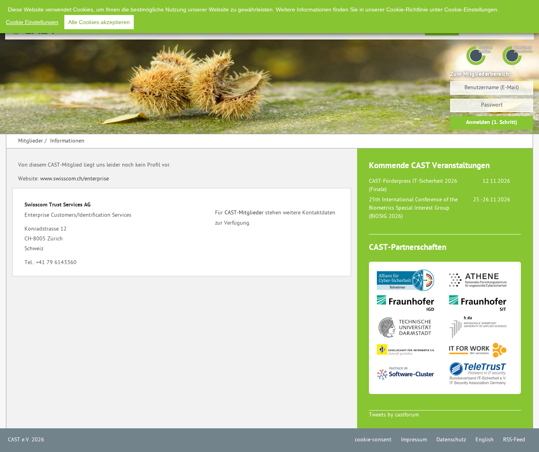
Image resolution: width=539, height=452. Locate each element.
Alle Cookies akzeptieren (99, 22)
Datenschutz (451, 440)
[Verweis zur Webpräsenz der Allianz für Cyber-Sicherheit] (412, 282)
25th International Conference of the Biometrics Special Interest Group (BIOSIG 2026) (413, 208)
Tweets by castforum (394, 415)
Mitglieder (30, 141)
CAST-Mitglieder (244, 213)
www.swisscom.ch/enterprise (74, 179)
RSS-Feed (514, 440)
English (484, 440)
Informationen (67, 141)
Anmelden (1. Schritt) (491, 122)
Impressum (414, 440)
